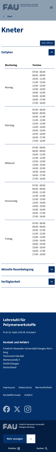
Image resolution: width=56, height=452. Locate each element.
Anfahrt (28, 395)
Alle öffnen (47, 43)
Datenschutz (25, 387)
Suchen (40, 448)
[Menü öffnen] (51, 7)
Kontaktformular (12, 395)
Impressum (9, 387)
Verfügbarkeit (10, 281)
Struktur (12, 448)
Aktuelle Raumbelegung (17, 269)
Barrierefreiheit (43, 387)
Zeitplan (7, 52)
